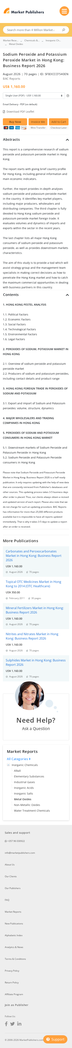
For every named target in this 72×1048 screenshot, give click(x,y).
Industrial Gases (24, 782)
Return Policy (12, 982)
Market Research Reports (10, 40)
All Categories (18, 759)
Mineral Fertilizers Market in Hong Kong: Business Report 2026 (35, 610)
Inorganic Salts (23, 793)
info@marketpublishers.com (20, 852)
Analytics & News (14, 947)
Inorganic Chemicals (25, 765)
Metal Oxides (22, 799)
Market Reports (13, 911)
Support (57, 1039)
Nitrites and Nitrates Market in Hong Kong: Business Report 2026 (32, 636)
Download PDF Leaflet (20, 111)
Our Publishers (13, 888)
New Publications (14, 923)
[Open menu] (64, 11)
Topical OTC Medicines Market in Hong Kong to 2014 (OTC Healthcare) (33, 584)
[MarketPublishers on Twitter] (12, 1024)
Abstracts (11, 139)
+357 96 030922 (16, 841)
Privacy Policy (12, 970)
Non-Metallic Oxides (27, 805)
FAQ (7, 900)
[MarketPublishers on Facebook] (6, 1024)
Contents (11, 294)
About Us (10, 864)
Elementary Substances (29, 776)
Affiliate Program (14, 994)
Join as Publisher (16, 1005)
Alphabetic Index (13, 935)
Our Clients (11, 876)
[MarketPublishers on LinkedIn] (19, 1024)
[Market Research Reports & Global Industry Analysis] (24, 10)
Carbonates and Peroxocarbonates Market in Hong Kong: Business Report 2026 (33, 555)
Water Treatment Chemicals (32, 810)
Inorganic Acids (24, 788)
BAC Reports (11, 78)
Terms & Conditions (15, 959)
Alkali (17, 770)
